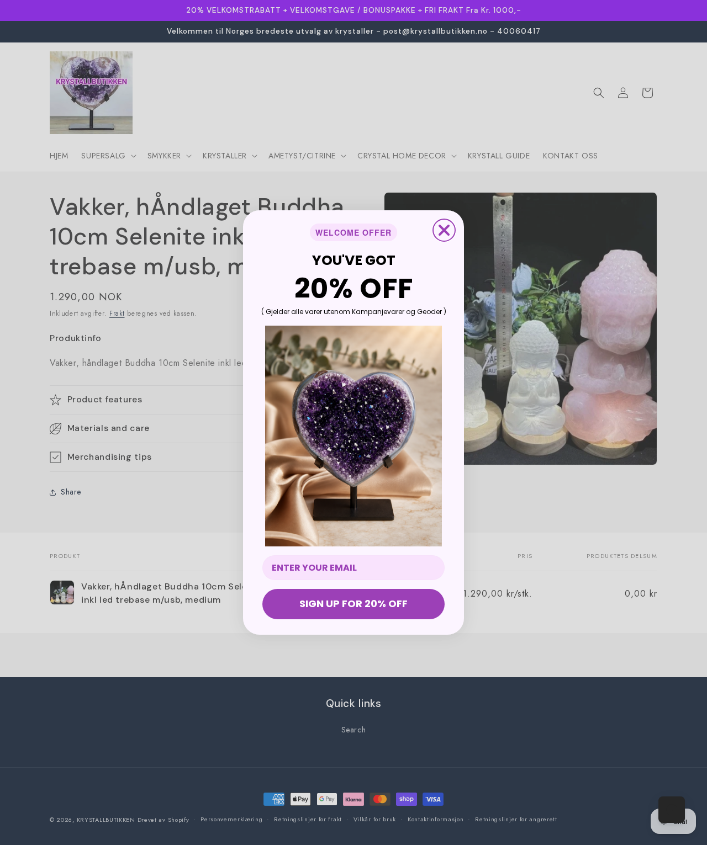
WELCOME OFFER (353, 232)
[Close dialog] (444, 230)
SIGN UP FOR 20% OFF (353, 603)
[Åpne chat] (671, 809)
